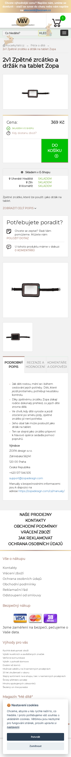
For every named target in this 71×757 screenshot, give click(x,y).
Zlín (30, 182)
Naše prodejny (35, 514)
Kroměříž (27, 186)
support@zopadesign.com (26, 478)
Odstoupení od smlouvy (22, 595)
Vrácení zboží (35, 532)
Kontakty (35, 520)
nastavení (13, 727)
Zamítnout (35, 746)
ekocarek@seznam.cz (37, 10)
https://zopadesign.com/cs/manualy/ (42, 491)
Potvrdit (35, 736)
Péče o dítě (38, 45)
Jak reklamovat (35, 538)
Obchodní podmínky (35, 526)
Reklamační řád (15, 590)
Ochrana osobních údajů (35, 544)
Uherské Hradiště (21, 178)
